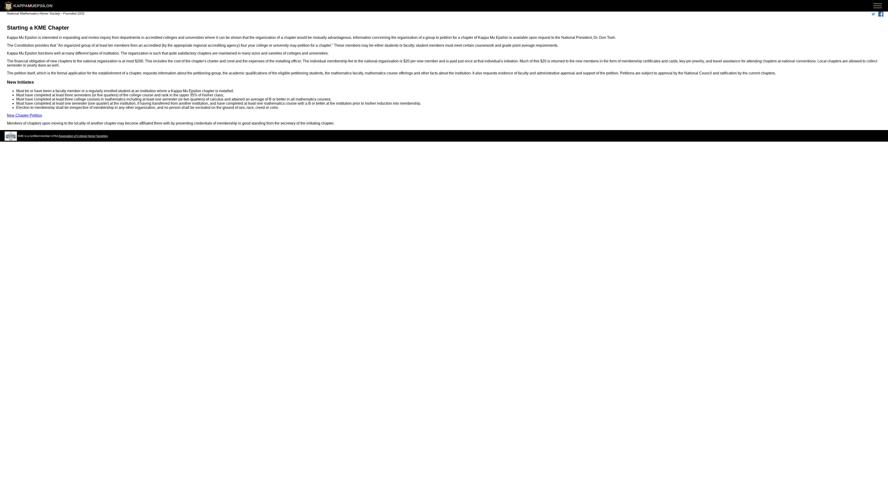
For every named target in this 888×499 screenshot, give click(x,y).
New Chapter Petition (24, 115)
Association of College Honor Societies (83, 136)
